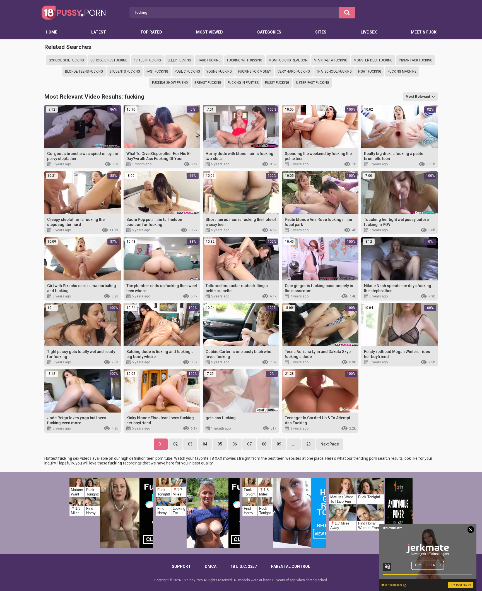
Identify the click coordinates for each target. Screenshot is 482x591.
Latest (98, 32)
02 (175, 444)
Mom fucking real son (288, 60)
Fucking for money (254, 71)
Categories (269, 32)
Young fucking (219, 71)
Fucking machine (402, 71)
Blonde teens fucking (84, 71)
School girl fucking (66, 60)
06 (234, 444)
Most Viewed (209, 32)
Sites (320, 32)
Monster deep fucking (373, 60)
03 (190, 444)
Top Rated (151, 32)
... (293, 444)
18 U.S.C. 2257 (243, 566)
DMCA (210, 566)
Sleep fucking (179, 60)
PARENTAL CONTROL (290, 566)
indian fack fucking (415, 60)
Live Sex (369, 32)
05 (220, 444)
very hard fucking (294, 71)
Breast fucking (207, 83)
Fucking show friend (170, 83)
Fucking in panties (243, 83)
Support (181, 566)
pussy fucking (277, 83)
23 (308, 444)
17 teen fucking (147, 60)
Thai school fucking (334, 71)
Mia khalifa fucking (330, 60)
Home (51, 32)
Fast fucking (157, 71)
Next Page (329, 444)
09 (279, 444)
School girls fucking (108, 60)
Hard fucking (209, 60)
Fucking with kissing (244, 60)
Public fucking (187, 71)
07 (249, 444)
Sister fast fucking (312, 83)
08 (264, 444)
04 (205, 444)
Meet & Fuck (424, 32)
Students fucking (124, 71)
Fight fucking (369, 71)
